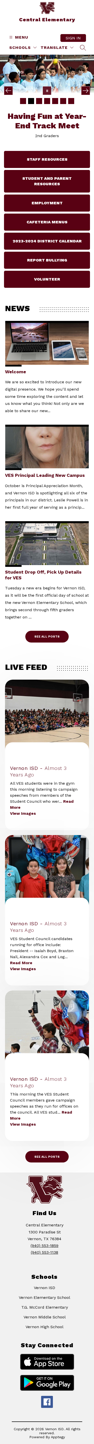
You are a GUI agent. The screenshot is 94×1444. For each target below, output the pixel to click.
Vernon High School (44, 1318)
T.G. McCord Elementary (44, 1298)
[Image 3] (39, 101)
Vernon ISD (44, 1279)
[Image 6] (63, 101)
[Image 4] (47, 101)
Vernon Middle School (45, 1308)
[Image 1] (23, 101)
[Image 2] (31, 101)
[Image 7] (71, 101)
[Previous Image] (8, 90)
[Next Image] (85, 90)
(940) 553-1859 (44, 1237)
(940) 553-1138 (44, 1243)
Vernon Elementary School (44, 1289)
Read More (21, 954)
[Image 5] (55, 101)
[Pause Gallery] (47, 90)
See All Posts (47, 628)
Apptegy (58, 1428)
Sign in (73, 38)
